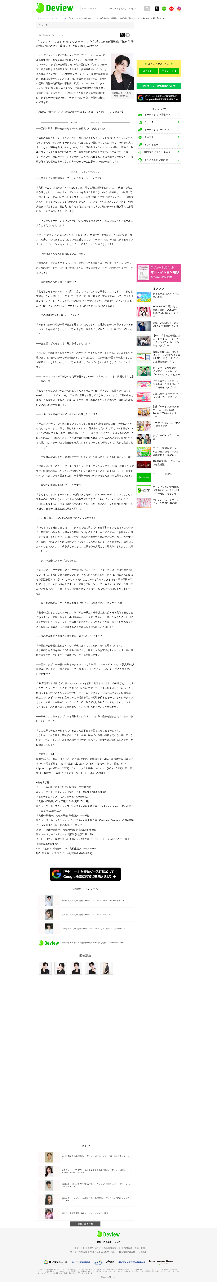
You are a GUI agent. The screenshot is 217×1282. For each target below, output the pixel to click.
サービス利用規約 (78, 1252)
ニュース (149, 122)
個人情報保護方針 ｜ (128, 1252)
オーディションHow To (156, 129)
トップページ (43, 18)
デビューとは (78, 1248)
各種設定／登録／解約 (134, 1248)
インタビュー (151, 144)
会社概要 (142, 1252)
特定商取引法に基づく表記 (102, 1252)
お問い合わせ (94, 1248)
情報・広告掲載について (108, 1242)
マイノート (168, 71)
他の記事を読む (85, 1224)
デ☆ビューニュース (58, 18)
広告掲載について (112, 1248)
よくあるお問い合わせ (156, 159)
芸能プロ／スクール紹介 (157, 152)
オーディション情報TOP (157, 114)
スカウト (149, 137)
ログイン (147, 71)
